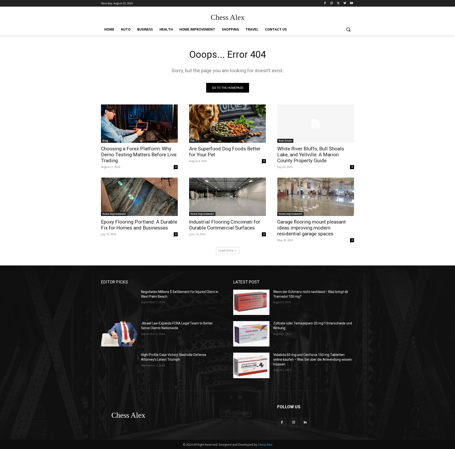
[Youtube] (351, 3)
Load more (225, 250)
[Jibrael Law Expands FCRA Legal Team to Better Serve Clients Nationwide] (119, 333)
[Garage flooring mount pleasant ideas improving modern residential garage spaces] (315, 197)
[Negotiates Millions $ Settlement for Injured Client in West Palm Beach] (119, 302)
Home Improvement (114, 214)
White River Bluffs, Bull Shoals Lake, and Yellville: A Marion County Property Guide (310, 154)
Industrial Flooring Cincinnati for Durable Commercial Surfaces (224, 225)
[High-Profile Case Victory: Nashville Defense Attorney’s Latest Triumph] (119, 365)
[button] (348, 29)
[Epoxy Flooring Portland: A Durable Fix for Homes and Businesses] (139, 197)
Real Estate (285, 140)
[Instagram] (331, 3)
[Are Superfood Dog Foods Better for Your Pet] (227, 123)
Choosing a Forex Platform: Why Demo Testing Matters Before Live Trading (139, 154)
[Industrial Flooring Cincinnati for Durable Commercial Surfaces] (227, 197)
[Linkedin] (305, 422)
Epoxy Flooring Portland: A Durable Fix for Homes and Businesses (139, 225)
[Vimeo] (344, 3)
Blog (105, 140)
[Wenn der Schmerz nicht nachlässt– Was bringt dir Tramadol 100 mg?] (251, 302)
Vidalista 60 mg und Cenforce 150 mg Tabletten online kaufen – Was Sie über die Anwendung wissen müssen (312, 359)
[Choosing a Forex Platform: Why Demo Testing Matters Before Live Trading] (139, 123)
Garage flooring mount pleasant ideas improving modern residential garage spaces (311, 228)
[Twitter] (338, 3)
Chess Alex (265, 445)
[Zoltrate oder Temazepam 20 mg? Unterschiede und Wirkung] (251, 333)
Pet (193, 140)
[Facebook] (325, 3)
